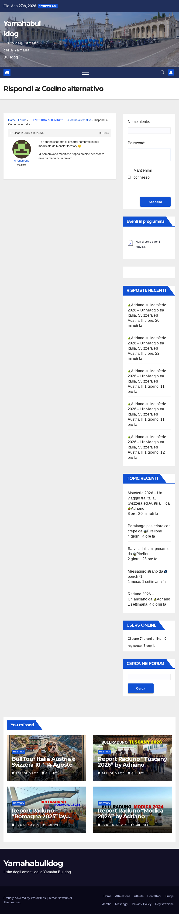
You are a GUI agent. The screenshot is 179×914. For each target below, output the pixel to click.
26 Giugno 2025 (28, 825)
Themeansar (11, 902)
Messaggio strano (143, 571)
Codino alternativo (80, 120)
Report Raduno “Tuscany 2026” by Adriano (132, 761)
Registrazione (164, 904)
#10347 (104, 133)
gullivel (52, 773)
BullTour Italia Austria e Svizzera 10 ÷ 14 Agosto (44, 761)
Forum (22, 120)
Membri (106, 904)
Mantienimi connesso (143, 173)
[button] (162, 72)
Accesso (155, 202)
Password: (136, 143)
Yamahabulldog (33, 863)
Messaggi (121, 904)
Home (12, 120)
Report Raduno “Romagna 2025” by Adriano (39, 816)
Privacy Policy (141, 904)
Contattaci (154, 896)
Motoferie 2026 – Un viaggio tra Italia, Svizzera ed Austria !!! (146, 498)
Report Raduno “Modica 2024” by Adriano (130, 813)
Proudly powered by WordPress (25, 898)
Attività (139, 896)
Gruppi (169, 896)
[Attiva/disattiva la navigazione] (85, 72)
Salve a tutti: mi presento (148, 549)
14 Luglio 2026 (113, 773)
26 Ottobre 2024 (115, 825)
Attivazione (122, 896)
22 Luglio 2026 (27, 773)
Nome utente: (139, 122)
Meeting (18, 751)
